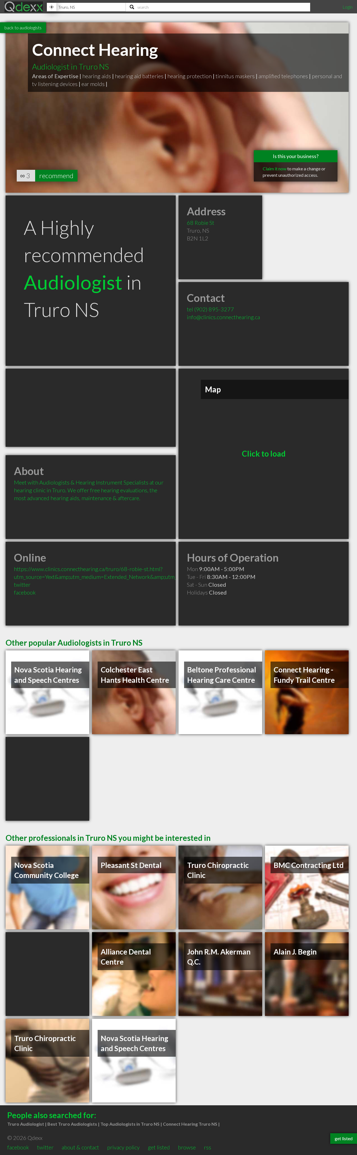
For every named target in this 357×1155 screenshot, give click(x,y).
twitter (22, 584)
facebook (25, 592)
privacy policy (123, 1147)
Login (347, 6)
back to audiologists (23, 27)
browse (187, 1147)
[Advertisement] (91, 408)
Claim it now (274, 168)
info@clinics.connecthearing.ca (223, 317)
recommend (56, 175)
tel (210, 309)
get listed (159, 1147)
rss (207, 1147)
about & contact (80, 1147)
